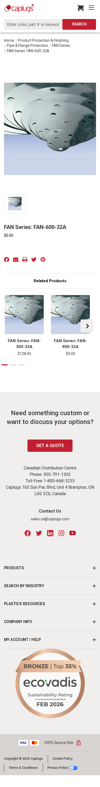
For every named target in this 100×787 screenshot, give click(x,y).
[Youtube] (72, 533)
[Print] (24, 259)
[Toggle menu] (92, 8)
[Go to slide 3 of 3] (21, 364)
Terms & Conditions (23, 768)
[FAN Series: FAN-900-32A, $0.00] (70, 314)
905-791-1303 (57, 474)
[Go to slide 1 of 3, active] (4, 364)
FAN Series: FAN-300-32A (24, 343)
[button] (50, 683)
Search (79, 24)
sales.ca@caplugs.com (50, 519)
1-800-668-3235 (59, 480)
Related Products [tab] (50, 280)
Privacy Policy (57, 768)
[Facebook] (6, 259)
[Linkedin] (50, 533)
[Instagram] (61, 533)
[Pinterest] (43, 259)
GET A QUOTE (50, 445)
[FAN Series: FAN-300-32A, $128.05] (24, 314)
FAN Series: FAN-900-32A (70, 343)
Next (87, 325)
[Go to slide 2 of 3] (13, 364)
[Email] (15, 259)
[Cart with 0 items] (79, 8)
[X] (34, 259)
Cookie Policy (63, 759)
